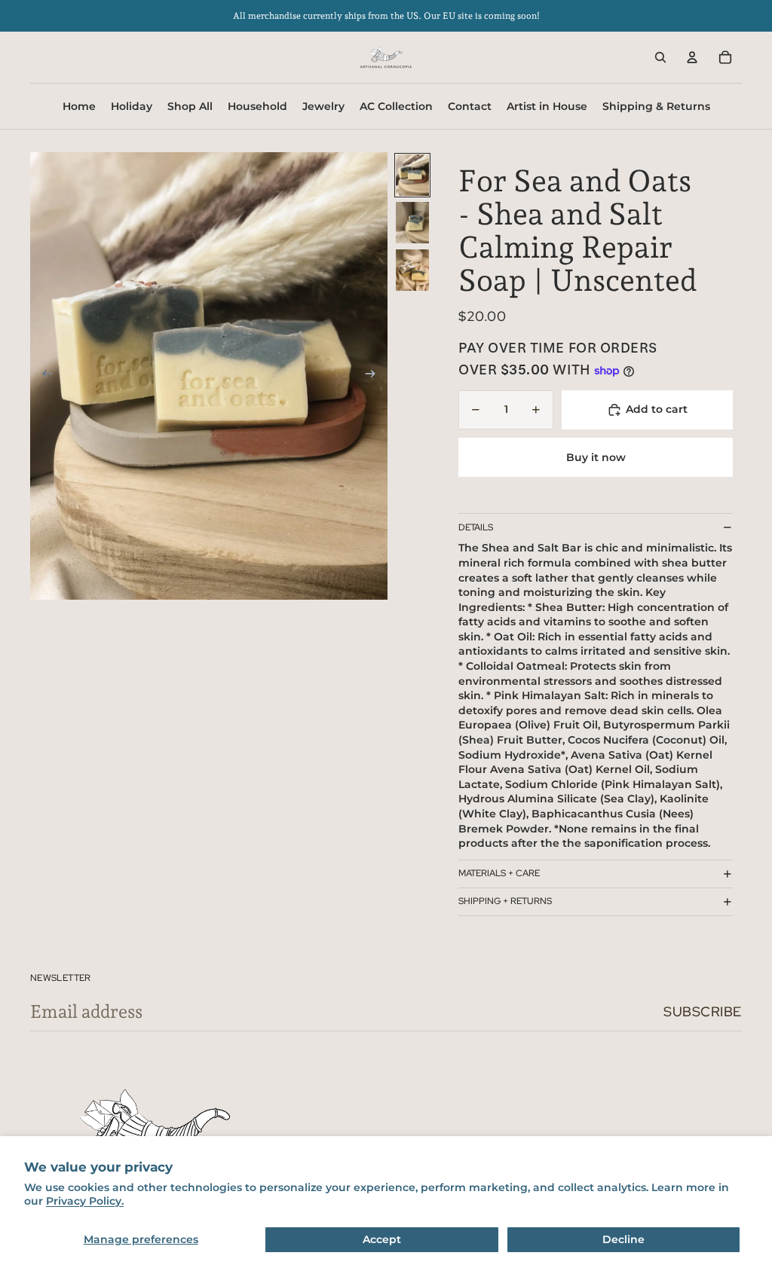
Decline (623, 1239)
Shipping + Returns (505, 901)
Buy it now (596, 457)
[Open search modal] (660, 57)
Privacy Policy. (85, 1201)
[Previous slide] (42, 376)
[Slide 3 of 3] (412, 270)
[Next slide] (375, 376)
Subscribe (702, 1011)
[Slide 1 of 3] (412, 175)
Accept (382, 1239)
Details (475, 527)
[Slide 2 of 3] (412, 222)
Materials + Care (499, 873)
